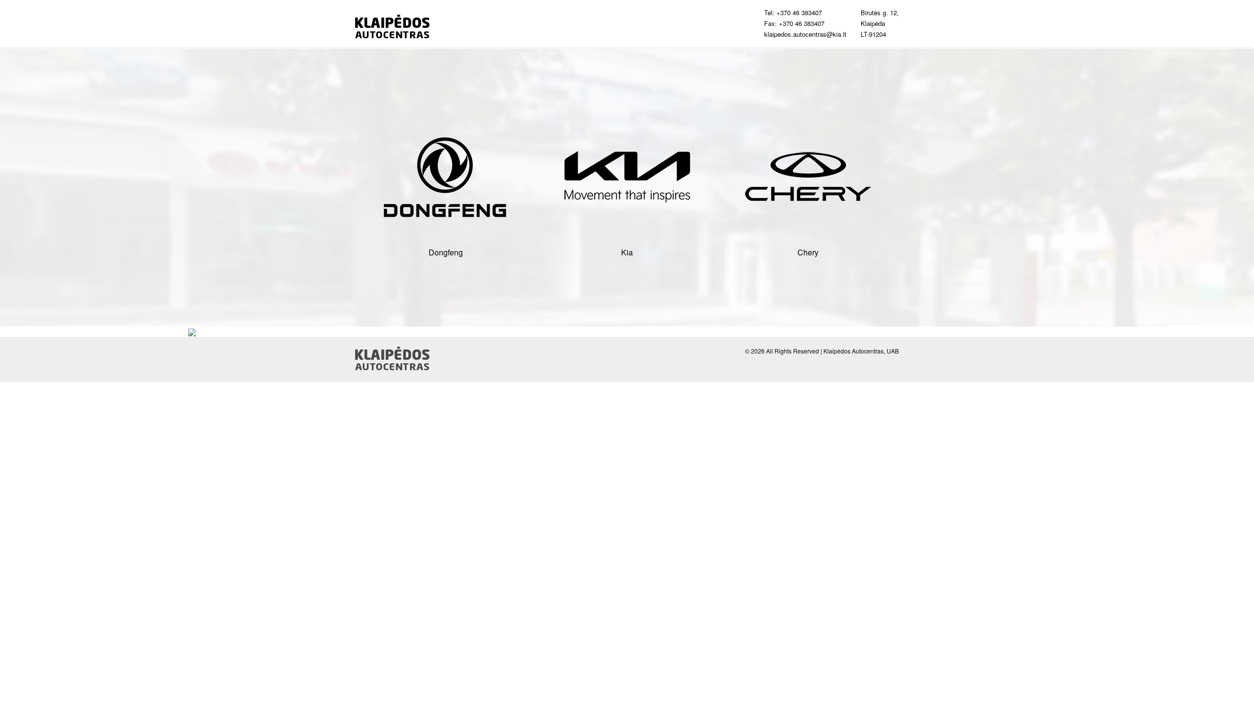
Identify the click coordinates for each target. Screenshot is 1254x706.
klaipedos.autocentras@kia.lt (805, 34)
